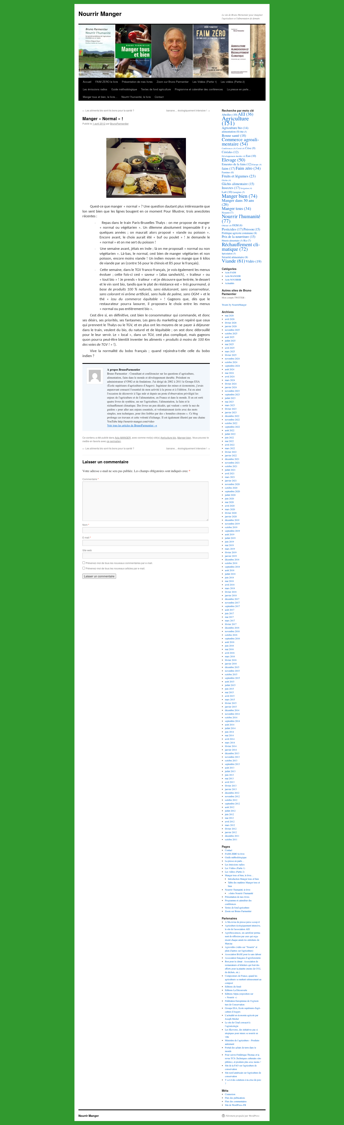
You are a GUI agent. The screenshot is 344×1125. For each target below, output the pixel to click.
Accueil (87, 82)
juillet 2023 (230, 398)
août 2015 (229, 681)
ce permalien (114, 441)
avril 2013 (230, 781)
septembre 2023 (232, 394)
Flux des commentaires (236, 1101)
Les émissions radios (95, 89)
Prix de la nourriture (238, 236)
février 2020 (230, 512)
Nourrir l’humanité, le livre (136, 97)
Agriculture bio (168, 437)
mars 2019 (230, 548)
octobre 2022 (231, 423)
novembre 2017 (232, 602)
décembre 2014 (232, 710)
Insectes (231, 187)
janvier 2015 (231, 706)
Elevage (233, 159)
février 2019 (230, 552)
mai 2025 (229, 344)
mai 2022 (229, 441)
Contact (159, 97)
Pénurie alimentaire (232, 240)
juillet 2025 (230, 340)
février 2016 (230, 659)
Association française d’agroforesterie (243, 957)
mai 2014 (229, 735)
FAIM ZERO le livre (106, 82)
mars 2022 (230, 448)
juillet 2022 (230, 433)
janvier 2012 (231, 832)
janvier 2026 (231, 326)
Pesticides (232, 229)
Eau (251, 156)
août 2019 (229, 534)
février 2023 (230, 408)
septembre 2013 (232, 764)
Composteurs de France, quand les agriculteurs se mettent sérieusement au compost (243, 979)
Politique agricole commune (239, 233)
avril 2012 (230, 821)
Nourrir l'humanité (241, 218)
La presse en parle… (239, 89)
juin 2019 (229, 541)
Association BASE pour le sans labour (243, 954)
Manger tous (236, 208)
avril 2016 (230, 652)
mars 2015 (230, 699)
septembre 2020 (232, 491)
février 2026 (230, 322)
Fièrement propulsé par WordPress (242, 1115)
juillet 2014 (230, 728)
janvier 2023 (231, 412)
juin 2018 (229, 577)
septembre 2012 (232, 803)
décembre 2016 (232, 627)
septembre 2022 (232, 426)
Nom (85, 524)
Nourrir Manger (100, 13)
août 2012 (229, 807)
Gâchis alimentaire (238, 183)
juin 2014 (229, 731)
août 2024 (229, 369)
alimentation (231, 131)
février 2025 (230, 354)
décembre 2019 (232, 520)
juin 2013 (229, 774)
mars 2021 (230, 476)
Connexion (230, 1094)
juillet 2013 (230, 771)
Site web (87, 550)
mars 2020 (230, 509)
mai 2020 (229, 502)
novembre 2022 (232, 419)
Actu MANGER (123, 437)
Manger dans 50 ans (238, 202)
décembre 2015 (232, 667)
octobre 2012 (231, 799)
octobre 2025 (231, 333)
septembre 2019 (232, 530)
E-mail (86, 537)
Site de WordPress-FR (235, 1104)
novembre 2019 (232, 523)
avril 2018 (230, 584)
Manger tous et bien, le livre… (100, 97)
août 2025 (229, 337)
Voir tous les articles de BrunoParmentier (132, 425)
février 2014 (230, 746)
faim (228, 168)
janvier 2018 (231, 595)
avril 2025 (230, 347)
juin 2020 (229, 498)
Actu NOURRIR (233, 279)
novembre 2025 (232, 329)
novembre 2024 (232, 358)
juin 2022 (229, 437)
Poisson (251, 229)
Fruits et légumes (239, 175)
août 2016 (229, 642)
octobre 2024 (231, 362)
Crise (250, 148)
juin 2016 (229, 645)
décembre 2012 (232, 792)
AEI (245, 114)
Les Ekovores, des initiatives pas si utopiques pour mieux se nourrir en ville (241, 1033)
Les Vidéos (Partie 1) (205, 82)
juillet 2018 (230, 573)
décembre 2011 (232, 835)
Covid (240, 148)
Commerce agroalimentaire (240, 141)
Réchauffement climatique (241, 246)
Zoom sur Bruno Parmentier (173, 82)
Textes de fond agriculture (156, 89)
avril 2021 (230, 473)
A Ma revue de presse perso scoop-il (242, 921)
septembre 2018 (232, 566)
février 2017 (230, 624)
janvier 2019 (231, 555)
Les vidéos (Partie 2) (233, 82)
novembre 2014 (232, 713)
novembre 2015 (232, 670)
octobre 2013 (231, 760)
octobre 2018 (231, 563)
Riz (247, 240)
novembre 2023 (232, 390)
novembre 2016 (232, 631)
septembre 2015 (232, 677)
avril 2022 (230, 444)
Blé (243, 131)
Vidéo (253, 261)
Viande (233, 260)
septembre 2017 (232, 606)
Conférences (229, 148)
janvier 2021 (231, 480)
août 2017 (229, 609)
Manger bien (184, 437)
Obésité (227, 225)
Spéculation (229, 253)
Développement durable (233, 156)
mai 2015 (229, 692)
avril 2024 (230, 376)
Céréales (230, 152)
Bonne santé (234, 135)
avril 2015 (230, 695)
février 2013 (230, 785)
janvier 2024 (231, 387)
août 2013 (229, 767)
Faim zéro (248, 168)
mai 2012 (229, 817)
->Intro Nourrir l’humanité (240, 893)
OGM (237, 225)
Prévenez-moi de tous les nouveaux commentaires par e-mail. (119, 563)
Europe (257, 164)
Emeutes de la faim (237, 164)
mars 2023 (230, 405)
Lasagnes (239, 192)
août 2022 (229, 430)
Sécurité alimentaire (235, 257)
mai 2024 (229, 372)
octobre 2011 (231, 839)
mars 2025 (230, 351)
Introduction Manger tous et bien (243, 878)
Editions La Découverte (236, 990)
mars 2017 (230, 620)
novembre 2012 (232, 796)
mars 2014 (230, 742)
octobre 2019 (231, 527)
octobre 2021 (231, 466)
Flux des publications (235, 1097)
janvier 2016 (231, 663)
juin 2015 (229, 688)
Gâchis (226, 180)
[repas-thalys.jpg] (146, 168)
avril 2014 (230, 738)
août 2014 (229, 724)
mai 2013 (229, 778)
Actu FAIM (230, 272)
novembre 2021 (232, 462)
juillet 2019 (230, 537)
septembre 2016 (232, 638)
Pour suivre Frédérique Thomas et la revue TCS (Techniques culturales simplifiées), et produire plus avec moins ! (243, 1058)
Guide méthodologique (124, 89)
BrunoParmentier (119, 123)
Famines (228, 172)
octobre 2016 (231, 634)
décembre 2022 (232, 415)
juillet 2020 (230, 494)
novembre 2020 (232, 484)
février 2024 (230, 383)
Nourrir (227, 212)
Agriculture (235, 120)
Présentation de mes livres (137, 82)
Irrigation (246, 188)
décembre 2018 (232, 559)
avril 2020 (230, 505)
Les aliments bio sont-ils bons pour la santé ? (108, 110)
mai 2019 (229, 545)
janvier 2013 (231, 789)
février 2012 (230, 828)
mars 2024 (230, 380)
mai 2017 (229, 616)
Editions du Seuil (233, 986)
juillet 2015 (230, 685)
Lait (227, 192)
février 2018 (230, 591)
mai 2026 (229, 315)
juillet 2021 (230, 469)
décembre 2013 (232, 753)
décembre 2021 (232, 459)
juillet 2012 (230, 810)
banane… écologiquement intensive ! (188, 110)
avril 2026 (230, 319)
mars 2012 (230, 825)
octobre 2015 (231, 674)
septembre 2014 (232, 720)
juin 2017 (229, 613)
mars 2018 (230, 588)
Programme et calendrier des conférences (199, 89)
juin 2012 (229, 814)
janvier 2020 (231, 516)
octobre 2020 (231, 487)
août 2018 (229, 570)
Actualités (229, 283)
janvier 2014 (231, 749)
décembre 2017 (232, 598)
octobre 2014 (231, 717)
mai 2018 (229, 581)
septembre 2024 (232, 365)
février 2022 (230, 451)
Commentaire (90, 479)
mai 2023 (229, 401)
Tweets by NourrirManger (234, 304)
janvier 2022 (231, 455)
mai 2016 (229, 649)
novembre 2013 (232, 756)
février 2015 (230, 703)
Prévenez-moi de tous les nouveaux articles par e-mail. (115, 568)
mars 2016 (230, 656)
